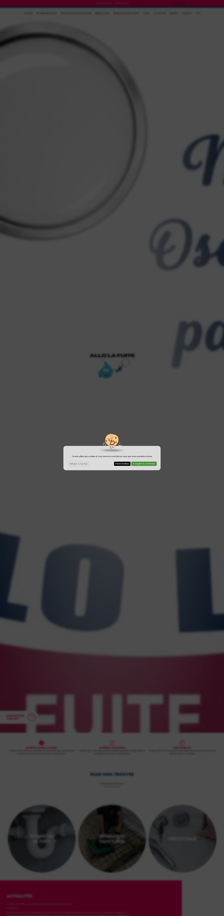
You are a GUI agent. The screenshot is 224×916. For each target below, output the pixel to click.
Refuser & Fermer (79, 463)
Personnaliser (122, 463)
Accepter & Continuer (144, 463)
